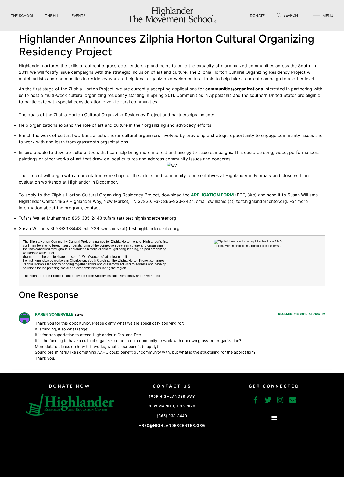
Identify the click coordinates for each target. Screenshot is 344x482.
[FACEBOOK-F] (255, 399)
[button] (274, 417)
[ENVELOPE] (292, 399)
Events (78, 15)
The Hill (53, 15)
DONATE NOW (70, 386)
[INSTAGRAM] (280, 399)
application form (212, 195)
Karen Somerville (54, 314)
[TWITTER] (267, 399)
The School (22, 15)
